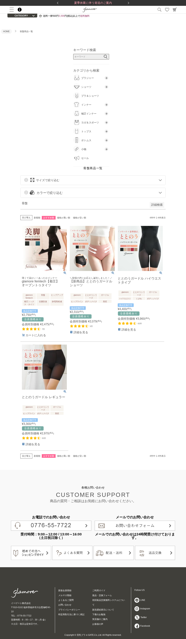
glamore (77, 295)
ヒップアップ (57, 295)
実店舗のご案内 (100, 619)
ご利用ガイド (98, 590)
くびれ (139, 299)
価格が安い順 (79, 217)
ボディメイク (91, 301)
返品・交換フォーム (102, 595)
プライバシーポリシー (69, 609)
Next (128, 3)
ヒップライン (77, 301)
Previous (57, 3)
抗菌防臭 (43, 301)
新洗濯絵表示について (103, 609)
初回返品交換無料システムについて (108, 602)
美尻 (105, 301)
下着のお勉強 (98, 614)
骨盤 (43, 295)
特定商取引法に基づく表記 (71, 614)
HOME (6, 31)
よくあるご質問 (66, 600)
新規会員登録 (64, 590)
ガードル (105, 295)
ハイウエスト (125, 299)
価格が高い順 (63, 217)
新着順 (37, 217)
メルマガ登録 (64, 595)
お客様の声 (97, 624)
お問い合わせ (64, 605)
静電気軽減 (57, 301)
